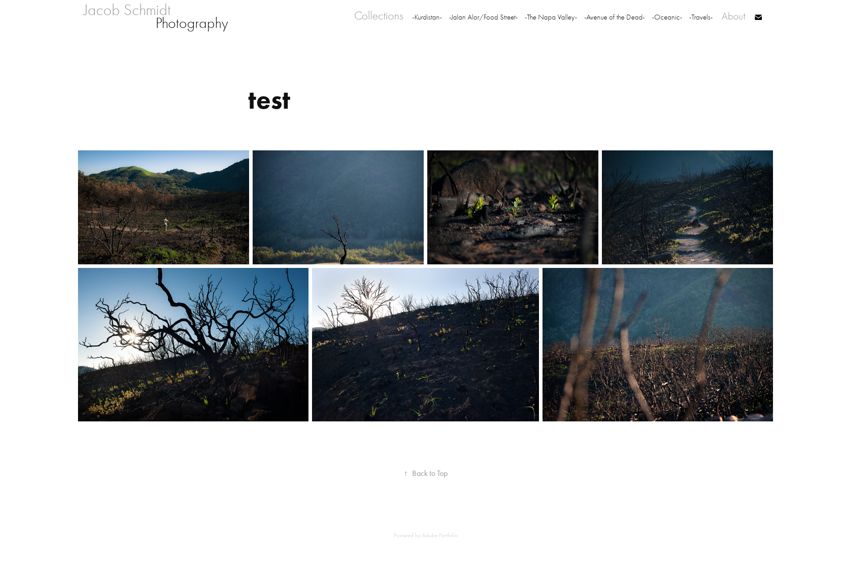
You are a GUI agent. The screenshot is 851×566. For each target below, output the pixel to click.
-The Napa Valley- (551, 17)
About (734, 16)
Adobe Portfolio (440, 535)
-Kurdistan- (427, 17)
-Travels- (701, 17)
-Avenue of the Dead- (614, 17)
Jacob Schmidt (132, 10)
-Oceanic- (667, 17)
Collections (378, 16)
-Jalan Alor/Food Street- (483, 17)
